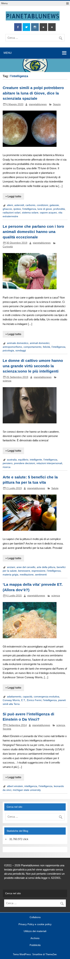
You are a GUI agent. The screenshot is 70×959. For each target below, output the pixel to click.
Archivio (35, 938)
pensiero (8, 463)
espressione (38, 570)
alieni (10, 205)
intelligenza (30, 786)
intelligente (36, 459)
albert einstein (15, 786)
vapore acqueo (48, 212)
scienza (7, 380)
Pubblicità (35, 945)
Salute (55, 488)
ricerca (6, 467)
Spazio (57, 104)
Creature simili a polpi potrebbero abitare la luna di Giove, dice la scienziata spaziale (33, 93)
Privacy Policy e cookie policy (35, 924)
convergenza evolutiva (46, 696)
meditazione (27, 574)
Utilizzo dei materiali (35, 931)
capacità (27, 696)
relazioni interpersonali (49, 463)
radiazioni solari (11, 212)
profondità (59, 209)
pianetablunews (38, 104)
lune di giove (45, 209)
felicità (46, 347)
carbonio (30, 205)
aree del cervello (26, 567)
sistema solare (30, 212)
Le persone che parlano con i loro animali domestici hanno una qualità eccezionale (33, 231)
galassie (54, 205)
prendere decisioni (24, 463)
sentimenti (41, 574)
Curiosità (8, 246)
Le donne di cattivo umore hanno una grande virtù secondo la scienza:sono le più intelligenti (33, 366)
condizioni (42, 205)
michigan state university (27, 790)
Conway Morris (11, 700)
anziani (11, 567)
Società (7, 728)
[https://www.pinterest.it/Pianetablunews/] (43, 27)
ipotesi (17, 209)
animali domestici (39, 343)
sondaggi (20, 350)
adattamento (14, 696)
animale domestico (17, 343)
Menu (4, 3)
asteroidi (19, 205)
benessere (24, 570)
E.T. (23, 700)
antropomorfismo (12, 347)
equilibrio (23, 459)
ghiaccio (7, 209)
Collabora (35, 917)
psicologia (8, 350)
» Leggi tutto (13, 196)
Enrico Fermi (34, 700)
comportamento (32, 347)
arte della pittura (46, 567)
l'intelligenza (29, 209)
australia (12, 459)
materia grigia (10, 574)
